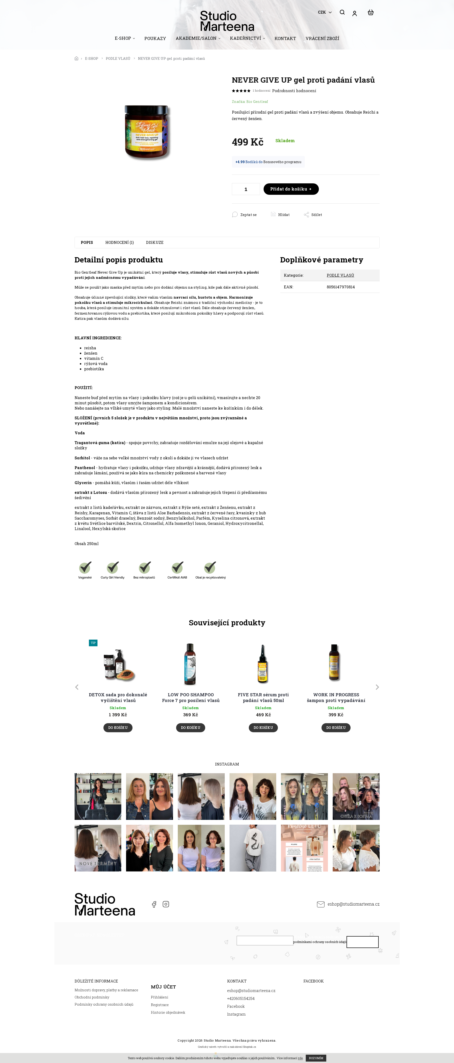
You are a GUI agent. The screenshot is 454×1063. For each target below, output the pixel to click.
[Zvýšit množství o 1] (255, 190)
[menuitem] (125, 39)
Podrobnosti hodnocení (294, 90)
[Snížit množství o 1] (236, 190)
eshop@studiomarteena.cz (354, 904)
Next (378, 687)
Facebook (153, 904)
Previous (77, 687)
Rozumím (316, 1058)
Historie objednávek (168, 1012)
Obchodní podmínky (92, 997)
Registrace (160, 1005)
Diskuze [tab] (154, 242)
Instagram (165, 904)
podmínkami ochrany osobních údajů (320, 942)
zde (300, 1058)
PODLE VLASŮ (340, 275)
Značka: (250, 101)
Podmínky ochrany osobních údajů (104, 1004)
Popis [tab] (87, 242)
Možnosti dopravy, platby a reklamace (106, 990)
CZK (322, 12)
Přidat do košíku (288, 189)
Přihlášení (159, 997)
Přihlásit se (362, 943)
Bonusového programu (282, 162)
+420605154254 (141, 904)
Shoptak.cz (249, 1046)
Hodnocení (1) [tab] (119, 242)
